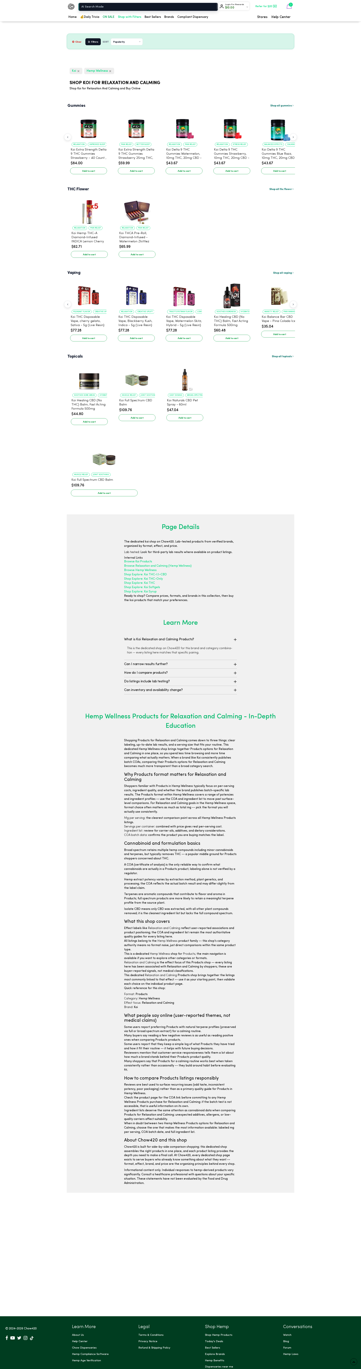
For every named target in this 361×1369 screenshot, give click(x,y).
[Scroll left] (67, 137)
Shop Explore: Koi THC (139, 583)
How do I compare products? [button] (146, 672)
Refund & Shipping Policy (154, 1347)
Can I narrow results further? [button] (146, 664)
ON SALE (109, 17)
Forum (287, 1347)
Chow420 (30, 1328)
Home (72, 17)
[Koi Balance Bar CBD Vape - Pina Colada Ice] (279, 294)
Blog (286, 1341)
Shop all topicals (282, 356)
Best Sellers (153, 17)
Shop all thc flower (281, 189)
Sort (106, 41)
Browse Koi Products (138, 561)
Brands (169, 17)
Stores (262, 17)
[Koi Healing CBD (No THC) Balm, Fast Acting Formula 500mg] (232, 294)
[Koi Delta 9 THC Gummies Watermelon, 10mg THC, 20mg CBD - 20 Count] (184, 127)
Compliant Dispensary (192, 17)
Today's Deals (214, 1341)
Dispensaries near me (219, 1366)
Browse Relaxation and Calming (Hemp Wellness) (158, 565)
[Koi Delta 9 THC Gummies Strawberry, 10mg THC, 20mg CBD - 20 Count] (232, 127)
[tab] (180, 639)
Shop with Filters (129, 17)
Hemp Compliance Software (90, 1354)
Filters (94, 41)
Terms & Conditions (151, 1335)
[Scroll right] (293, 137)
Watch (287, 1335)
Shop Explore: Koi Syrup (140, 591)
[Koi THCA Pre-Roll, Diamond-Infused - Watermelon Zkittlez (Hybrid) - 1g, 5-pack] (137, 210)
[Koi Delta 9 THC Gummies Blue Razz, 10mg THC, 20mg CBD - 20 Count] (279, 127)
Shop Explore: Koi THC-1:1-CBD (145, 574)
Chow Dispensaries (84, 1347)
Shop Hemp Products (218, 1335)
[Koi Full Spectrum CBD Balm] (137, 378)
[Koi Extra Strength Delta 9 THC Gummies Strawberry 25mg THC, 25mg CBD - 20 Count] (136, 127)
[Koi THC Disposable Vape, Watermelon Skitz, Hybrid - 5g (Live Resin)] (184, 294)
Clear (78, 41)
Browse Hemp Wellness (140, 570)
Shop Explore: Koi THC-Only (143, 578)
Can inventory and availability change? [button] (153, 690)
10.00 (229, 7)
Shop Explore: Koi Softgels (142, 587)
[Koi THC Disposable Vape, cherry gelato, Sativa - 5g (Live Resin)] (88, 294)
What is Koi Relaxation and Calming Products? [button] (159, 639)
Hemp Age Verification (86, 1360)
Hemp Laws (290, 1354)
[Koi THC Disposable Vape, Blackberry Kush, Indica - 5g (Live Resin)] (136, 294)
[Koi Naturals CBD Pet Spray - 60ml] (185, 378)
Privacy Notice (147, 1341)
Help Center (280, 17)
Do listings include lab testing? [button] (147, 681)
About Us (78, 1335)
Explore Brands (215, 1354)
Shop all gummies (281, 105)
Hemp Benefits (214, 1360)
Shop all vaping (283, 272)
